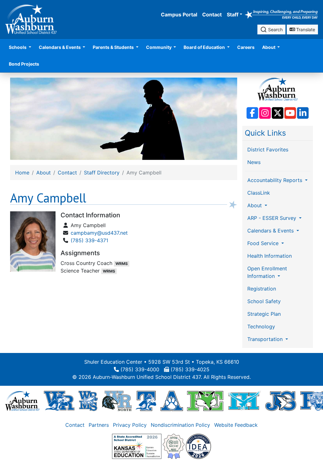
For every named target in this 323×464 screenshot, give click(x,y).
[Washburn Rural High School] (59, 400)
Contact (212, 14)
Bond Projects (24, 64)
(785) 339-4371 (89, 240)
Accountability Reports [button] (275, 180)
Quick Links (265, 133)
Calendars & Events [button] (60, 47)
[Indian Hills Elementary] (244, 400)
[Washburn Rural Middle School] (88, 400)
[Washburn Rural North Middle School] (117, 400)
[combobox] (271, 29)
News (254, 162)
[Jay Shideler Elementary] (280, 400)
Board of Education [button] (205, 47)
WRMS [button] (121, 263)
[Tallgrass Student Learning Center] (146, 400)
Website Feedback (236, 425)
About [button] (269, 47)
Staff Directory (102, 172)
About (43, 172)
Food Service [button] (263, 243)
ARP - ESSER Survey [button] (272, 218)
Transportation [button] (265, 339)
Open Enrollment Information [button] (267, 272)
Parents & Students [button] (114, 47)
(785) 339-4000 (139, 369)
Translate (305, 29)
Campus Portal (179, 14)
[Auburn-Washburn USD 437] (22, 400)
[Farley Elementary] (205, 400)
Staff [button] (232, 14)
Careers (246, 47)
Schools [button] (18, 47)
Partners (99, 425)
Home (22, 172)
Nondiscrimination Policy (180, 425)
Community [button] (159, 47)
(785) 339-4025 (190, 369)
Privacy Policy (130, 425)
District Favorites (267, 149)
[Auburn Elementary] (172, 400)
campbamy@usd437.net (99, 233)
